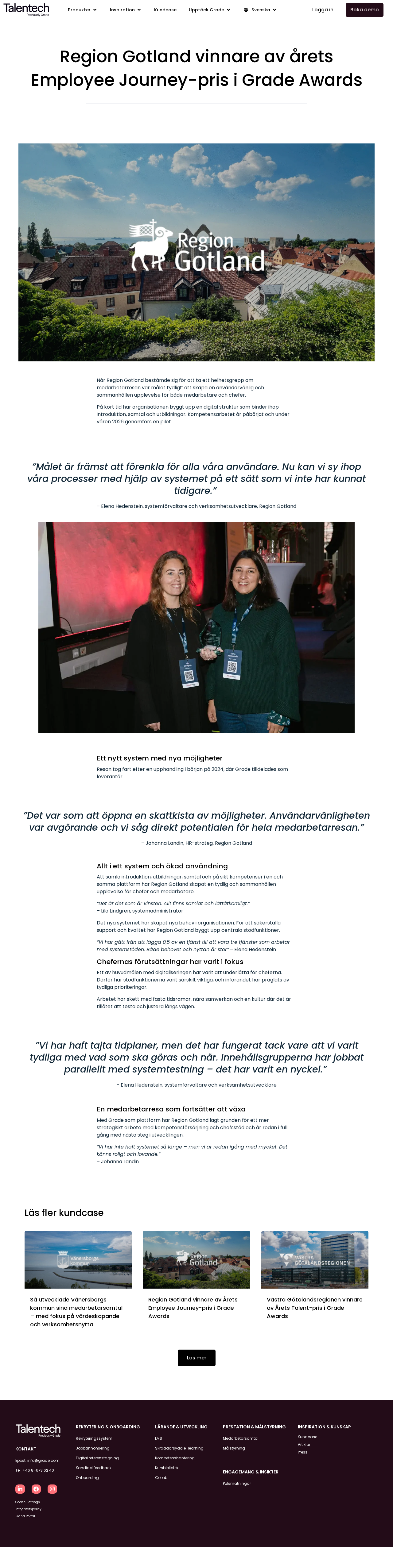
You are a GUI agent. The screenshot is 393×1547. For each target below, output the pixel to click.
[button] (83, 10)
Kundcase (307, 1436)
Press (302, 1452)
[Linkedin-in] (20, 1489)
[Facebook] (36, 1489)
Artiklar (304, 1444)
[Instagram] (52, 1489)
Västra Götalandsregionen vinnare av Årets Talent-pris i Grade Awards (315, 1308)
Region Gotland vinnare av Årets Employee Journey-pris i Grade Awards (193, 1308)
